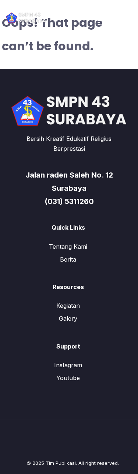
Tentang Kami (68, 246)
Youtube (68, 378)
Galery (68, 318)
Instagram (68, 365)
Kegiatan (68, 305)
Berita (68, 259)
